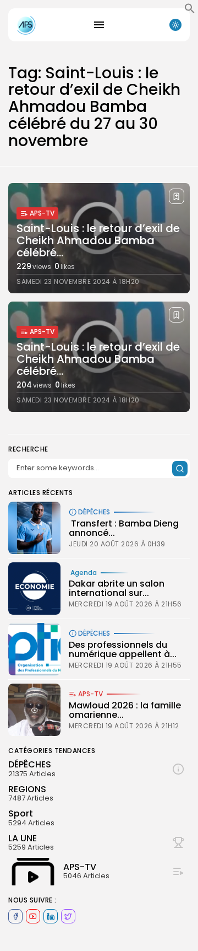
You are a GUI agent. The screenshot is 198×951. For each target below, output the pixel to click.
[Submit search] (180, 468)
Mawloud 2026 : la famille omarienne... (125, 710)
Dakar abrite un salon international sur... (116, 588)
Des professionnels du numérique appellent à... (123, 649)
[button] (189, 11)
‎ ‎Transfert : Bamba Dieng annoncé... (124, 528)
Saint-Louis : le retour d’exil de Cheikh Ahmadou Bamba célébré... (98, 240)
